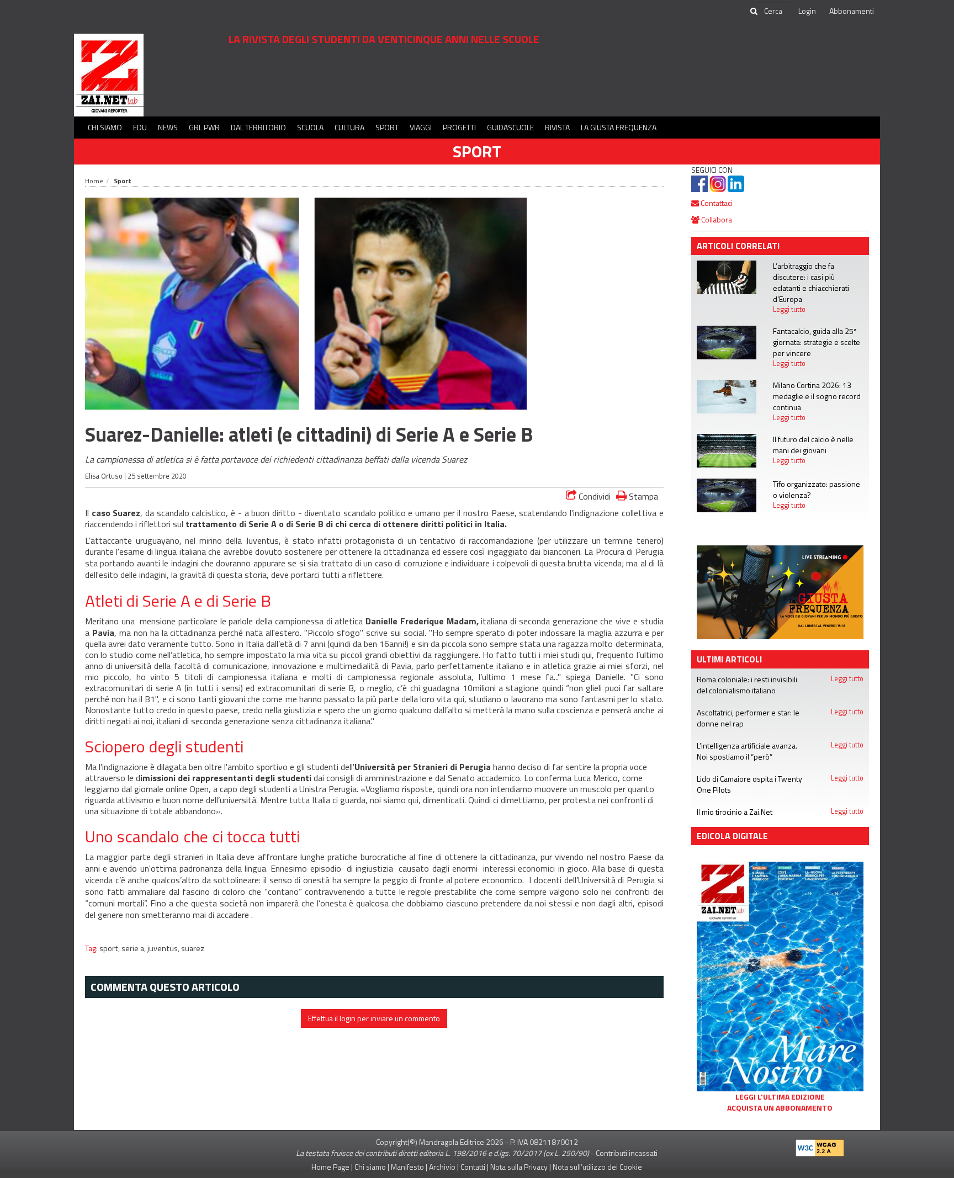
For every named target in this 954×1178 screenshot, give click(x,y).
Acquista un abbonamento (780, 1107)
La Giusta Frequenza (618, 127)
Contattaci (716, 203)
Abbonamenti (851, 11)
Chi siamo (105, 127)
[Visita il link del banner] (402, 80)
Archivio (442, 1166)
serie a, (134, 948)
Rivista (557, 127)
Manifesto (407, 1166)
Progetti (459, 127)
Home (94, 181)
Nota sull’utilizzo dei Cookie (597, 1166)
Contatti (472, 1166)
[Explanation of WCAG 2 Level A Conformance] (820, 1145)
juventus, (164, 948)
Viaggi (421, 127)
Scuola (310, 127)
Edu (140, 127)
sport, (110, 948)
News (168, 127)
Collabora (715, 219)
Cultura (349, 127)
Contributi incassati (627, 1153)
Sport (387, 127)
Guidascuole (510, 127)
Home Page (330, 1166)
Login (807, 11)
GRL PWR (204, 127)
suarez (192, 948)
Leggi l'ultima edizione (780, 1096)
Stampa (642, 496)
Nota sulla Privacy (519, 1166)
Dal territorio (258, 127)
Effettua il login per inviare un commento (374, 1018)
